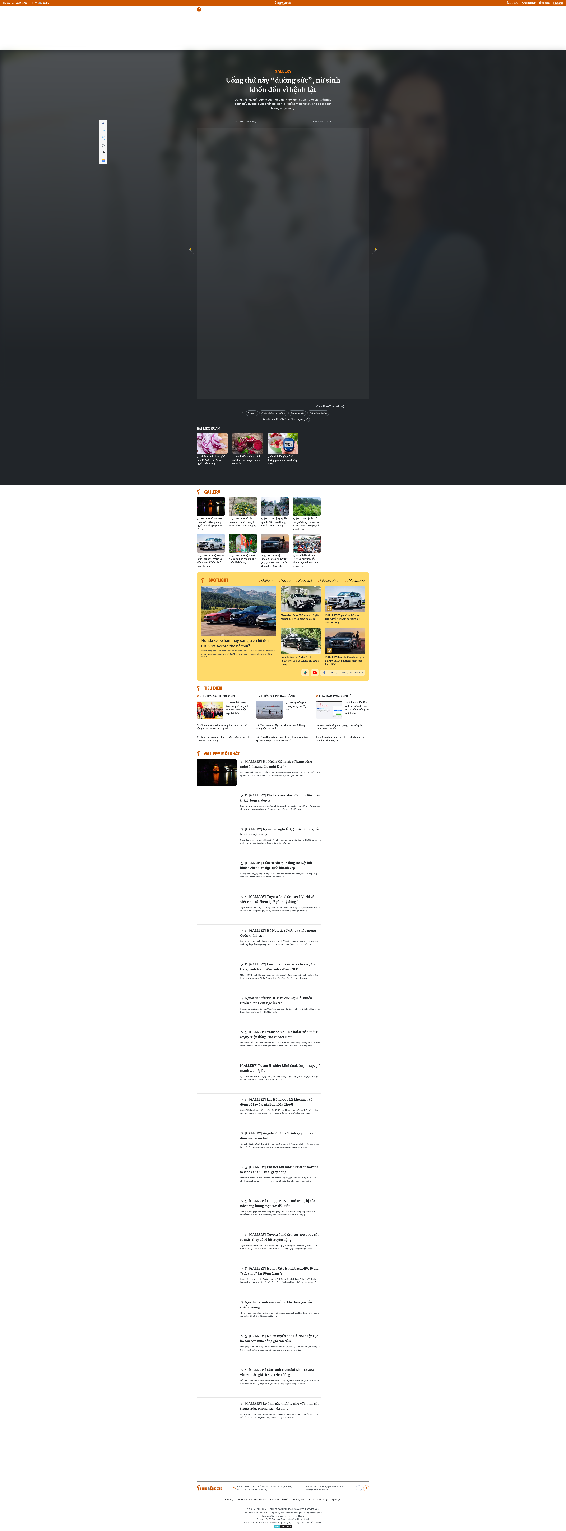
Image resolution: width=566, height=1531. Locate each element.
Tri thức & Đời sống (286, 9)
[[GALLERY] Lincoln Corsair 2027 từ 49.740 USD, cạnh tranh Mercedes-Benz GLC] (275, 543)
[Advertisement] (283, 35)
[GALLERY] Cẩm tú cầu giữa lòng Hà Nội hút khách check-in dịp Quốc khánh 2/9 (306, 524)
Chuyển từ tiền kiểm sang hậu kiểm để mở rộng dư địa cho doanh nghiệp (221, 727)
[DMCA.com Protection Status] (283, 1526)
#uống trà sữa (297, 413)
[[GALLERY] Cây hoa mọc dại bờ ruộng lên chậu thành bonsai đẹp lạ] (243, 506)
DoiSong (545, 3)
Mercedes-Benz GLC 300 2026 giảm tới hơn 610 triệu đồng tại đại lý (300, 617)
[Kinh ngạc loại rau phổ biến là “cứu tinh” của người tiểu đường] (212, 443)
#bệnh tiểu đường (318, 413)
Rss (366, 1488)
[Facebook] (103, 123)
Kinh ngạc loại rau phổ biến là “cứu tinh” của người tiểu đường (211, 460)
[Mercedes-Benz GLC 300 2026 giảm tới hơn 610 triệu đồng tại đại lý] (301, 599)
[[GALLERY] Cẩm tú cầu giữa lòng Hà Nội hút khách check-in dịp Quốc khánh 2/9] (307, 506)
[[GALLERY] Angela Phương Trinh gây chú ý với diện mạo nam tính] (217, 1144)
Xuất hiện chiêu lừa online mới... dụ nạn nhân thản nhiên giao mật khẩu (357, 708)
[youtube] (315, 672)
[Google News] (103, 160)
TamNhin (558, 3)
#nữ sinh (252, 413)
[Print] (103, 145)
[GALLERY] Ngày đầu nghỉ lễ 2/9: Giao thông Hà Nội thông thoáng (274, 522)
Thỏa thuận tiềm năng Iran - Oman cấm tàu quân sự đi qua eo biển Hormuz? (282, 739)
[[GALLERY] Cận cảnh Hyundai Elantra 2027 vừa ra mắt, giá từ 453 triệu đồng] (217, 1380)
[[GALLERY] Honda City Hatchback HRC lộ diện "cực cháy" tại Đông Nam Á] (217, 1279)
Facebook (359, 1488)
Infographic (329, 580)
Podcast (305, 580)
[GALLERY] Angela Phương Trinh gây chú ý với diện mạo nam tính (278, 1135)
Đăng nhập (364, 9)
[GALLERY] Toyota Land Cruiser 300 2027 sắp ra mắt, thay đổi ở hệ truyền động (279, 1237)
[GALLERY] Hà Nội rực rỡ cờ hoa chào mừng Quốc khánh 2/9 (242, 559)
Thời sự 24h (269, 9)
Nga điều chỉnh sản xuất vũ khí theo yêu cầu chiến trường (276, 1304)
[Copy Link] (103, 153)
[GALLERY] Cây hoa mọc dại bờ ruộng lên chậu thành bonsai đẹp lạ (242, 522)
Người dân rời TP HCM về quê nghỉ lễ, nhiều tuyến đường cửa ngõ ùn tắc (305, 560)
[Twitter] (103, 138)
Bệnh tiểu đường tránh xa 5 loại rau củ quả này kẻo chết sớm (247, 460)
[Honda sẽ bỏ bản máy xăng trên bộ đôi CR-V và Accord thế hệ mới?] (238, 611)
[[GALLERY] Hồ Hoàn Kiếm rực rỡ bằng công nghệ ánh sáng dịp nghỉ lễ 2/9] (211, 506)
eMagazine (356, 580)
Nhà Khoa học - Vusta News (228, 9)
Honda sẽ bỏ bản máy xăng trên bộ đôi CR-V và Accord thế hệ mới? (235, 643)
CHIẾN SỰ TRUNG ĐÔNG (277, 696)
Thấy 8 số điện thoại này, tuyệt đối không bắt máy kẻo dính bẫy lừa (340, 739)
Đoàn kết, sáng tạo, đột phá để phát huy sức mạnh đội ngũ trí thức (237, 708)
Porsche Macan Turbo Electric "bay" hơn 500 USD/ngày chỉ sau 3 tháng (300, 661)
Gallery (283, 71)
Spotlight (301, 9)
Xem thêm (309, 9)
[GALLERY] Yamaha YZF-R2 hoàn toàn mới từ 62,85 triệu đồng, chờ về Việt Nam (279, 1034)
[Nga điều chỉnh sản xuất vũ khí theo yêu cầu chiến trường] (217, 1313)
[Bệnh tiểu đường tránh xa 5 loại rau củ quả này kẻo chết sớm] (247, 443)
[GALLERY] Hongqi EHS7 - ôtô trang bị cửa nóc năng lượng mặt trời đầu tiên (277, 1203)
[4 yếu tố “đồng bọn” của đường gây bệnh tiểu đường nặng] (283, 443)
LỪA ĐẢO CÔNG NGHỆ (334, 696)
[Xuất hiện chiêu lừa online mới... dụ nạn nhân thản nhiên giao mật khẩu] (329, 710)
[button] (374, 249)
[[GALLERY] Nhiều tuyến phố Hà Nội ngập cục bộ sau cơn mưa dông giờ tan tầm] (217, 1347)
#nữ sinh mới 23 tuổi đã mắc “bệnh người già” (285, 419)
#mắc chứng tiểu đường (273, 413)
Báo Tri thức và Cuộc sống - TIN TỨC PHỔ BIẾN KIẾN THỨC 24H (283, 3)
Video (286, 580)
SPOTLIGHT (218, 580)
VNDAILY (528, 3)
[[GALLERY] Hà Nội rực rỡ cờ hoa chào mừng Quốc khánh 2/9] (243, 543)
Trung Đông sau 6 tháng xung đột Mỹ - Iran (297, 706)
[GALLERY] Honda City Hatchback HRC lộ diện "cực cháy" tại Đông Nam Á (280, 1270)
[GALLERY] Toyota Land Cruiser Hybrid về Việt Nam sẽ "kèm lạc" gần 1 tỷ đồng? (210, 560)
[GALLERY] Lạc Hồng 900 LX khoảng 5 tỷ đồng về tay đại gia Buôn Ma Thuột (276, 1101)
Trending (208, 9)
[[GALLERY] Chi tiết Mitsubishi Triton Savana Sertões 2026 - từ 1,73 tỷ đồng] (217, 1178)
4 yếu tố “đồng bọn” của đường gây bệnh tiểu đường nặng (282, 460)
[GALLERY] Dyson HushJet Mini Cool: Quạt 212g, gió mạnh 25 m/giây (280, 1068)
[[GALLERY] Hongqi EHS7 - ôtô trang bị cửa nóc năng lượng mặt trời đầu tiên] (217, 1211)
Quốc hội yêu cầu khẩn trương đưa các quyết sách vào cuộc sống (223, 739)
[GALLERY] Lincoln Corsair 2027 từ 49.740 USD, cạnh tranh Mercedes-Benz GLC (274, 560)
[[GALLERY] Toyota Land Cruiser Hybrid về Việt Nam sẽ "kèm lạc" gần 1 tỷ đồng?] (211, 543)
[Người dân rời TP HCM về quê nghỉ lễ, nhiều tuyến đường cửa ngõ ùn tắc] (307, 543)
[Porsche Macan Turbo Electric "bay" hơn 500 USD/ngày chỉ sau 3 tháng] (301, 641)
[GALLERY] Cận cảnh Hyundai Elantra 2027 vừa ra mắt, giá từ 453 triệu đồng (278, 1372)
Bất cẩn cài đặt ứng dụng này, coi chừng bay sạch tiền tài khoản (340, 727)
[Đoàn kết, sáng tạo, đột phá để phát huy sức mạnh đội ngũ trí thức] (210, 710)
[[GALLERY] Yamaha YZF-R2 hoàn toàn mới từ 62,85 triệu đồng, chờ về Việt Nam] (217, 1042)
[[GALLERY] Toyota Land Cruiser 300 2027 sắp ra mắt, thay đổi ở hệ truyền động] (217, 1245)
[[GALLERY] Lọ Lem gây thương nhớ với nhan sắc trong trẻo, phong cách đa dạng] (217, 1414)
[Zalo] (103, 130)
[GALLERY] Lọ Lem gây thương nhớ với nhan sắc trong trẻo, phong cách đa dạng (279, 1406)
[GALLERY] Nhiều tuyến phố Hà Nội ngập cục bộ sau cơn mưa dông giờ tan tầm (279, 1338)
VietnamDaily (356, 673)
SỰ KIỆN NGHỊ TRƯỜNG (217, 696)
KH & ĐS (342, 673)
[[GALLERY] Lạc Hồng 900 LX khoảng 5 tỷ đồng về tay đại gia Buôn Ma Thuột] (217, 1110)
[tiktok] (305, 672)
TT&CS (332, 673)
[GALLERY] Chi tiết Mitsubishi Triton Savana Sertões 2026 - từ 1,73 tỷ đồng (279, 1169)
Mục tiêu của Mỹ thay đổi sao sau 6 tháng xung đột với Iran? (280, 727)
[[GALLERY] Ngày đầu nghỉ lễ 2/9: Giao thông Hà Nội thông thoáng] (275, 506)
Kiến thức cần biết (253, 9)
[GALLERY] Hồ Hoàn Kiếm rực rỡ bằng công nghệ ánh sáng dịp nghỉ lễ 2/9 (210, 524)
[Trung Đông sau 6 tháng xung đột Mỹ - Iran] (269, 710)
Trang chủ (199, 9)
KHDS (512, 3)
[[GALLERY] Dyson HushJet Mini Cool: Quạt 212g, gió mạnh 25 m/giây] (217, 1076)
